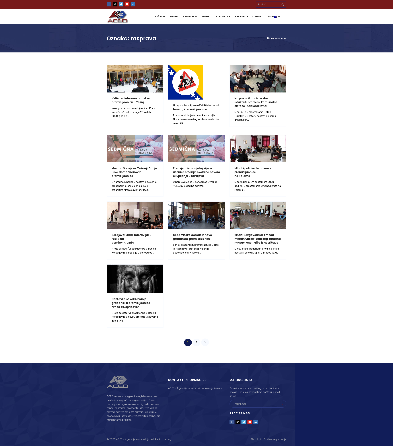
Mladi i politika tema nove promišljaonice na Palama (252, 172)
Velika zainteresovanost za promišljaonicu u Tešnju (131, 100)
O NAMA (174, 16)
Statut (254, 439)
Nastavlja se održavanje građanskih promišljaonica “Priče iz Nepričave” (131, 303)
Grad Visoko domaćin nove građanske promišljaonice (192, 237)
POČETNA (160, 16)
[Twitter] (121, 4)
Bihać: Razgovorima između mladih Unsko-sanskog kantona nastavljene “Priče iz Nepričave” (257, 238)
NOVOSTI (206, 16)
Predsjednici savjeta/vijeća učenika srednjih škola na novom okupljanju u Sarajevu (196, 172)
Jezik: (270, 16)
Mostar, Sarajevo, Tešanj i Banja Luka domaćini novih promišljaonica (134, 172)
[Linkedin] (133, 4)
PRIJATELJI (241, 16)
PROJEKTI (188, 16)
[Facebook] (109, 4)
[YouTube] (127, 4)
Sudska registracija (275, 439)
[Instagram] (115, 4)
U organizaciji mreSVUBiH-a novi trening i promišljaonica (196, 107)
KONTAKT (257, 16)
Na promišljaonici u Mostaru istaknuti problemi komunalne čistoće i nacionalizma (255, 102)
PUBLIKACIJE (223, 16)
